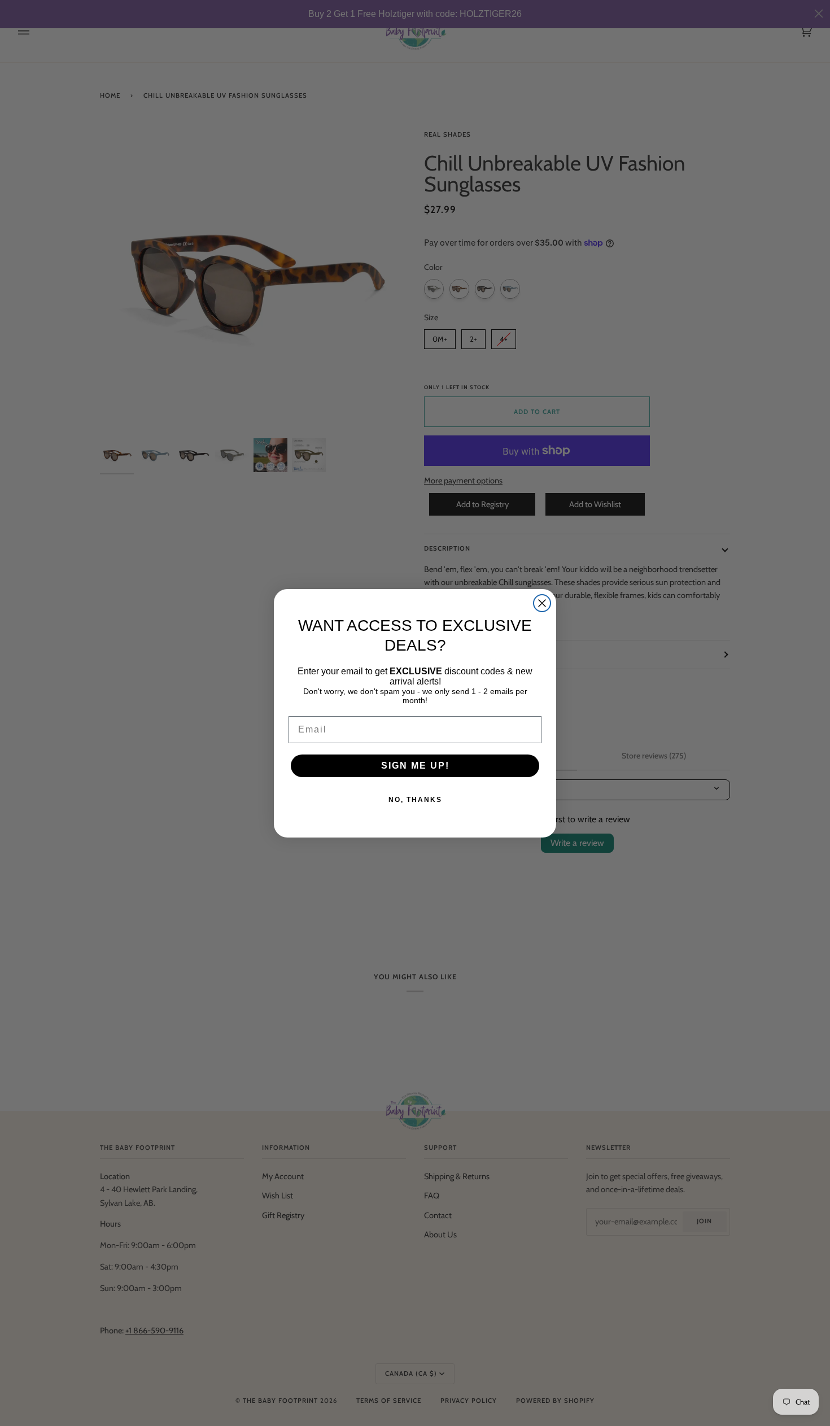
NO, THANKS (415, 800)
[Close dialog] (542, 603)
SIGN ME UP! (415, 765)
